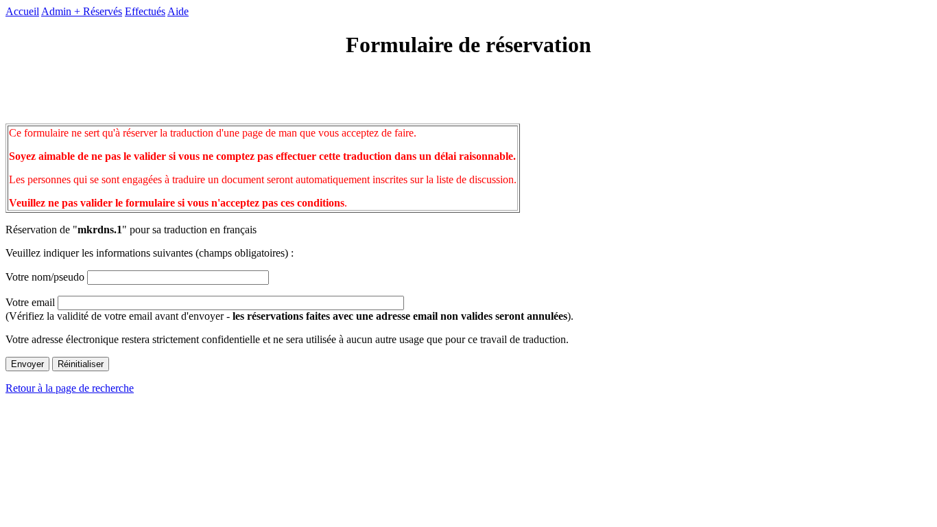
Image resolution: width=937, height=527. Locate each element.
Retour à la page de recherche (69, 388)
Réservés (102, 11)
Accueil (22, 11)
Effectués (145, 11)
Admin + (62, 11)
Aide (178, 11)
